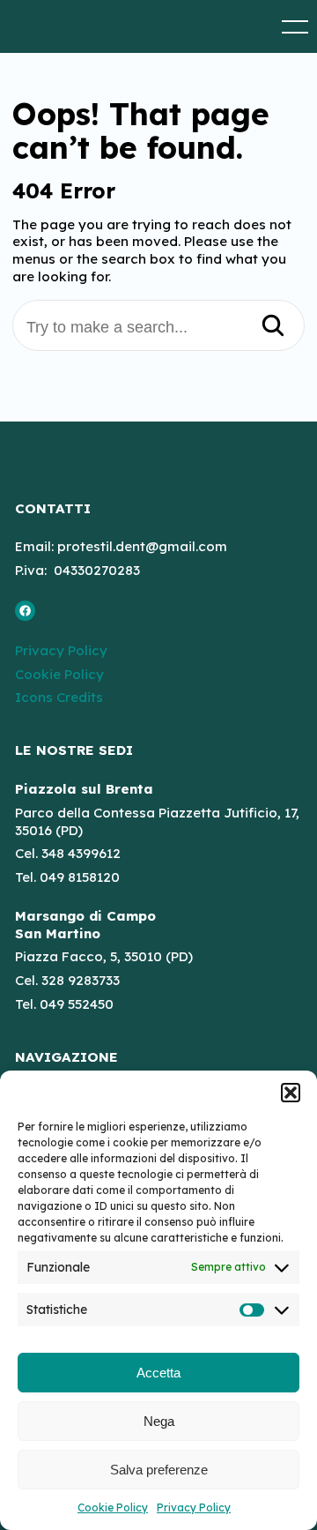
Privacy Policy (194, 1507)
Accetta (158, 1372)
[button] (290, 1092)
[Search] (273, 327)
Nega (159, 1421)
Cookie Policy (112, 1507)
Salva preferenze (159, 1469)
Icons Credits (59, 697)
